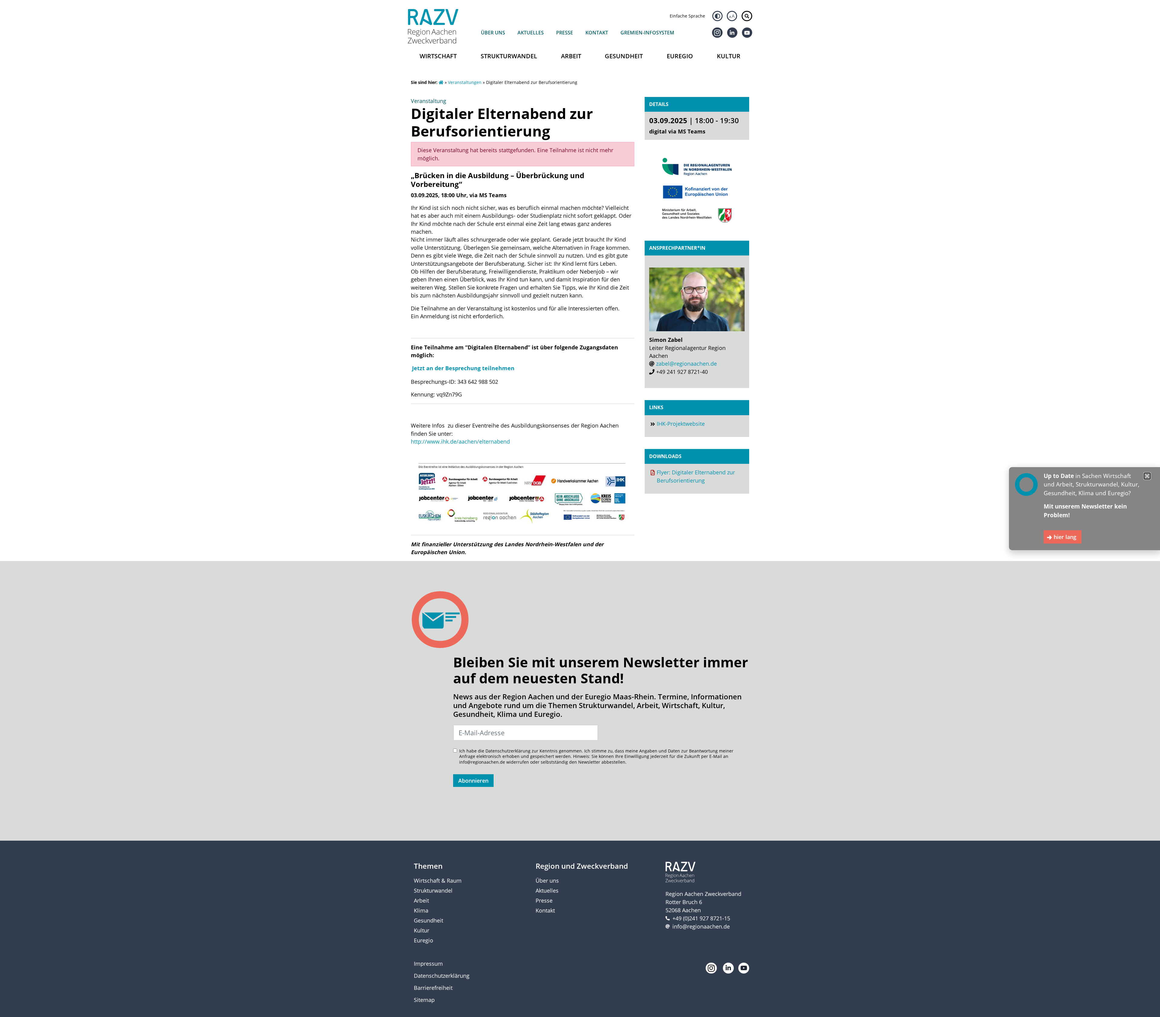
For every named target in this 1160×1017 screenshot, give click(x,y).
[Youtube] (747, 32)
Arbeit (571, 56)
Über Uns (493, 32)
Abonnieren (473, 780)
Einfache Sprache (687, 16)
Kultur (728, 56)
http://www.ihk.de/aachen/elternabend (460, 441)
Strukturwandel (509, 56)
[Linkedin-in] (732, 32)
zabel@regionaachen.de (686, 363)
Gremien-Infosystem (647, 32)
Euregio (680, 56)
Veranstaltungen (465, 82)
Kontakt (596, 32)
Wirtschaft (438, 56)
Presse (564, 32)
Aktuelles (530, 32)
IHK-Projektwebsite (681, 423)
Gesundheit (624, 56)
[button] (1147, 476)
